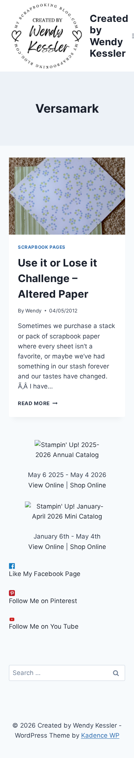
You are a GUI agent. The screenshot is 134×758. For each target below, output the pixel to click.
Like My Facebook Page (44, 573)
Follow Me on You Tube (44, 626)
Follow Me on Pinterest (43, 601)
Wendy (33, 311)
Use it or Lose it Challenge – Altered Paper (57, 278)
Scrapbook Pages (42, 247)
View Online (46, 485)
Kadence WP (100, 735)
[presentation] (67, 196)
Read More (38, 403)
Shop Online (88, 485)
